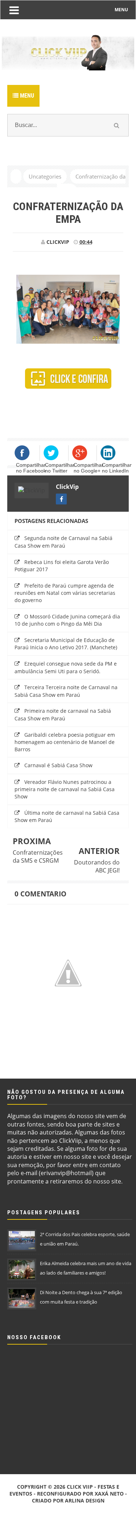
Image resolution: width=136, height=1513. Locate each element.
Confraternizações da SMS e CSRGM (38, 856)
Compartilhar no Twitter (60, 468)
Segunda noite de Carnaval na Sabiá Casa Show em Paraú (63, 542)
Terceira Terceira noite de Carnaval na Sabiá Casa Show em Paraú (66, 691)
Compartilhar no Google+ (88, 468)
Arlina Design (84, 1500)
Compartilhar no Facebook (31, 468)
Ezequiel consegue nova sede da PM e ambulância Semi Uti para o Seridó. (66, 667)
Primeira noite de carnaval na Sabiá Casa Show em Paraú (63, 714)
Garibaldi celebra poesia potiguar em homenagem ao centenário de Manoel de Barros (65, 742)
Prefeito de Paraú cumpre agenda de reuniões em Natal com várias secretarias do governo (65, 593)
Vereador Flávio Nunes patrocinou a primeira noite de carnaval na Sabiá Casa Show (65, 789)
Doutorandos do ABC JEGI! (97, 866)
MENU (121, 10)
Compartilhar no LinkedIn (117, 468)
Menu (26, 95)
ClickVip (67, 487)
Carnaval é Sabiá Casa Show (58, 765)
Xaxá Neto (109, 1493)
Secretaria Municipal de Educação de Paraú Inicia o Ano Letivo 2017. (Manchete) (66, 644)
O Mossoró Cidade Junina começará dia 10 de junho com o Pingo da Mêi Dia (67, 620)
